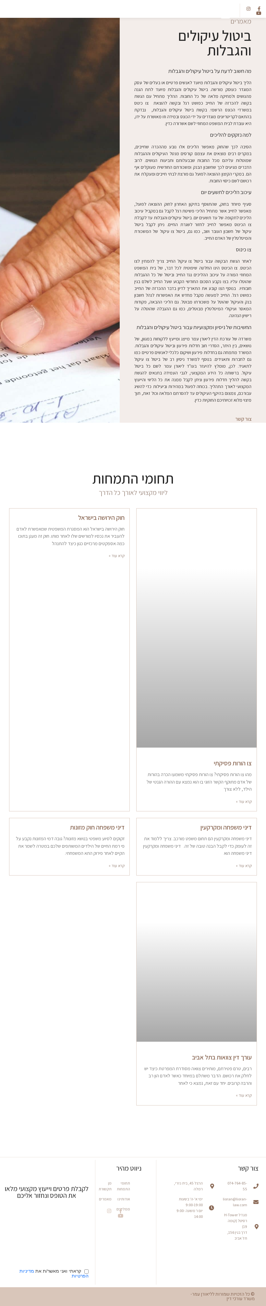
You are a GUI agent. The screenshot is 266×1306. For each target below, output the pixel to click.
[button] (225, 13)
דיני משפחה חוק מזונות (97, 827)
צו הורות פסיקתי (233, 763)
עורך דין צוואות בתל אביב (222, 1057)
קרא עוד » (244, 801)
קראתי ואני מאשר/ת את (54, 1273)
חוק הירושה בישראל (101, 517)
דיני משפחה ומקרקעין (226, 827)
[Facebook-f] (120, 1211)
